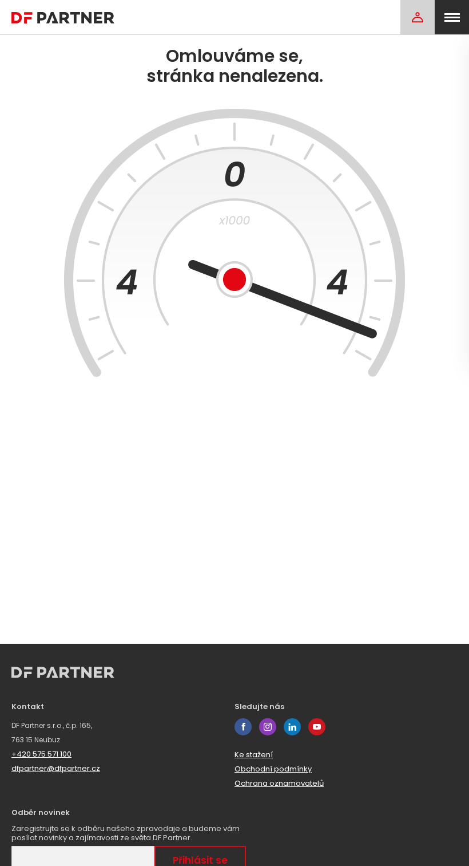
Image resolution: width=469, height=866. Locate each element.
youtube (316, 726)
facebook (243, 726)
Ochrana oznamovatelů (279, 783)
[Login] (417, 17)
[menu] (452, 17)
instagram (267, 726)
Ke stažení (253, 754)
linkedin (292, 726)
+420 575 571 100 (41, 754)
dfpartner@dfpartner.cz (55, 768)
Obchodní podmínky (273, 768)
